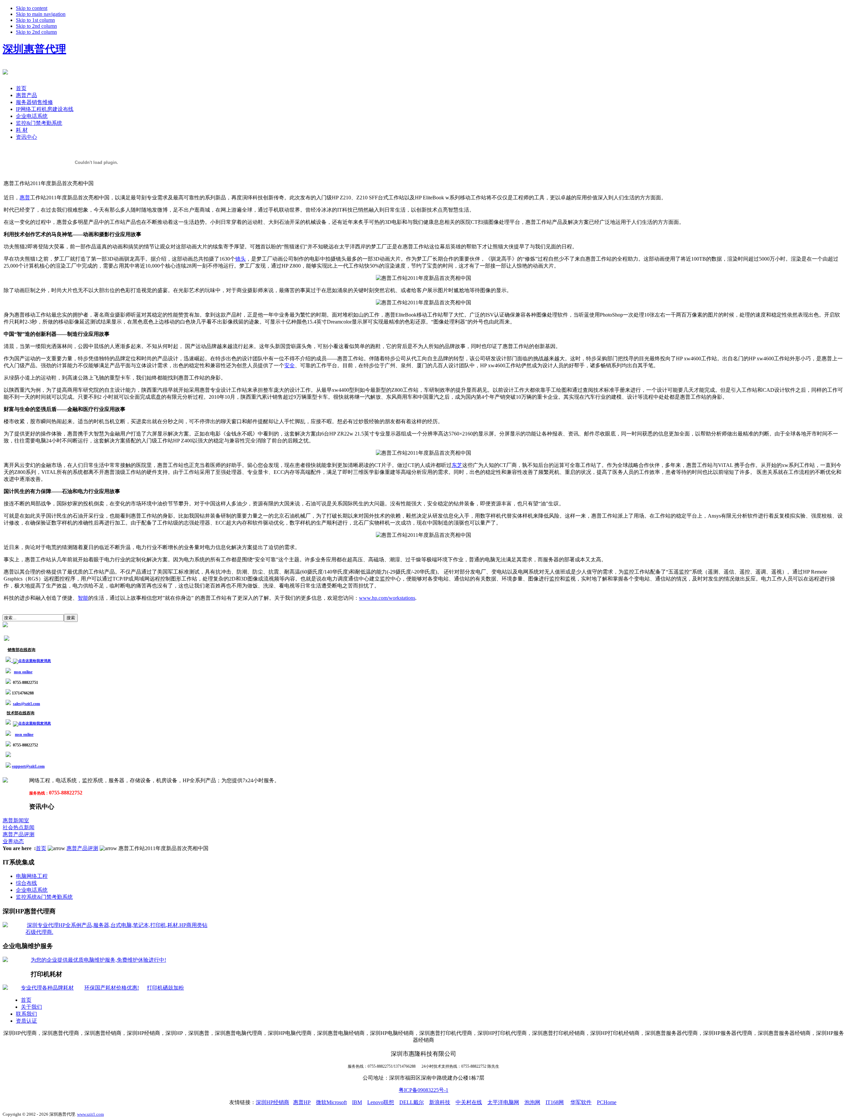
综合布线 (26, 883)
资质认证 (26, 1021)
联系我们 (26, 1014)
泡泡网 (532, 1102)
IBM (357, 1102)
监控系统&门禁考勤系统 (44, 897)
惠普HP (302, 1102)
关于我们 (31, 1007)
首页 (41, 848)
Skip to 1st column (35, 20)
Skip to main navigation (41, 14)
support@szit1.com (28, 766)
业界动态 (13, 841)
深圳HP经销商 (272, 1102)
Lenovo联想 (380, 1102)
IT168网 (555, 1102)
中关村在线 (469, 1102)
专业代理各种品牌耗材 (47, 988)
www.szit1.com (90, 1114)
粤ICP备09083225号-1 (423, 1090)
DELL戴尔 (411, 1102)
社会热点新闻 (18, 827)
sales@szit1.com (26, 703)
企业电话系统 (32, 890)
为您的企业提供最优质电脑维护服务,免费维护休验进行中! (98, 960)
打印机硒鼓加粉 (165, 988)
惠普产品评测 (18, 834)
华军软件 (581, 1102)
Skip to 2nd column (36, 26)
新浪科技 (439, 1102)
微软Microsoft (331, 1102)
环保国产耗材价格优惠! (111, 988)
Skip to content (31, 8)
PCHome (606, 1102)
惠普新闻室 (16, 820)
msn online (23, 672)
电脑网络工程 (32, 876)
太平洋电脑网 (503, 1102)
